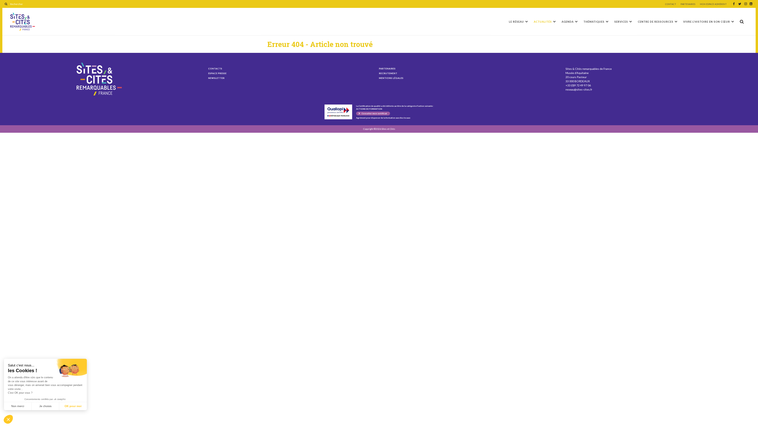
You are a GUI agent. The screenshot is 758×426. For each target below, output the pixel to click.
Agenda (568, 21)
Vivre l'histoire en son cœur (706, 21)
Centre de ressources (655, 21)
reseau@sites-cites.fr (579, 89)
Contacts (215, 68)
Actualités (543, 21)
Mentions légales (391, 78)
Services (621, 21)
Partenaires (387, 68)
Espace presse (217, 73)
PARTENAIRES (688, 4)
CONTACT (670, 4)
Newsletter (216, 78)
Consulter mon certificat (374, 113)
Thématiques (594, 21)
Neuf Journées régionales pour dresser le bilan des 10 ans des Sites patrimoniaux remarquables (22, 22)
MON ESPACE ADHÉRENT (713, 4)
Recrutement (388, 73)
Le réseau (516, 21)
